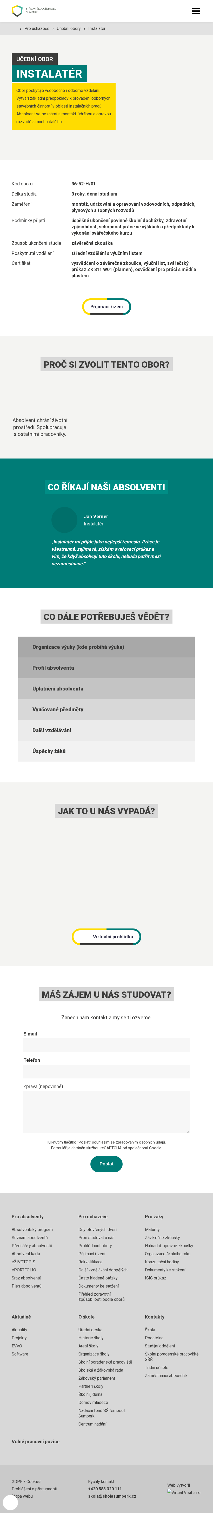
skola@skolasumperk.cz (112, 1496)
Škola (150, 1329)
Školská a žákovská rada (100, 1370)
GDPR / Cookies (27, 1481)
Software (20, 1354)
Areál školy (88, 1346)
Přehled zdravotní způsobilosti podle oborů (101, 1297)
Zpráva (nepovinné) (43, 1086)
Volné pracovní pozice (35, 1441)
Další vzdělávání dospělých (103, 1269)
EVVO (17, 1346)
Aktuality (19, 1329)
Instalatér (96, 28)
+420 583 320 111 (105, 1488)
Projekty (19, 1337)
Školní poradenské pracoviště (105, 1362)
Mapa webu (22, 1496)
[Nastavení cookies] (10, 1502)
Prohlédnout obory (95, 1245)
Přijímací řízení (106, 306)
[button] (196, 11)
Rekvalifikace (90, 1261)
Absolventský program (32, 1229)
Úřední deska (90, 1329)
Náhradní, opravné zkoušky (169, 1245)
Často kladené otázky (98, 1278)
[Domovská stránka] (40, 11)
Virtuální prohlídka (113, 936)
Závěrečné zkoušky (162, 1237)
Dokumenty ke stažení (98, 1286)
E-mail (30, 1034)
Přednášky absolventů (32, 1245)
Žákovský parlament (96, 1378)
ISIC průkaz (155, 1278)
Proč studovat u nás (96, 1237)
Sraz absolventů (26, 1278)
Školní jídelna (90, 1394)
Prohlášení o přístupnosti (34, 1488)
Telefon (31, 1060)
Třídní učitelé (156, 1367)
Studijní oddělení (160, 1346)
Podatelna (154, 1337)
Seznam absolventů (30, 1237)
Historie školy (91, 1337)
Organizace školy (94, 1354)
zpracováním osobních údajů (140, 1142)
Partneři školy (90, 1386)
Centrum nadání (92, 1424)
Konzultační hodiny (162, 1261)
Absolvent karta (26, 1253)
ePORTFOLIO (24, 1269)
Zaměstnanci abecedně (166, 1375)
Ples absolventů (27, 1286)
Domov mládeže (93, 1402)
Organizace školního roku (167, 1253)
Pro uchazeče (37, 28)
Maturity (152, 1229)
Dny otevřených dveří (97, 1229)
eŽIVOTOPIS (23, 1261)
